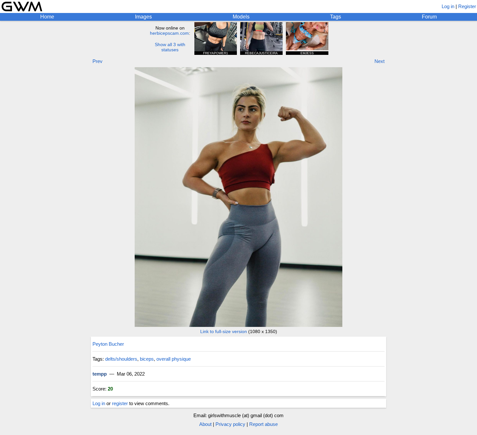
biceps (147, 359)
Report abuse (263, 424)
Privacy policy (230, 424)
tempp (99, 374)
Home (47, 16)
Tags (335, 16)
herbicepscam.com (169, 33)
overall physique (173, 359)
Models (241, 16)
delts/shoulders (121, 359)
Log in (448, 6)
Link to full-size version (223, 331)
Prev (97, 61)
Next (379, 61)
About (205, 424)
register (120, 403)
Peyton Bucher (108, 344)
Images (143, 16)
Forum (429, 16)
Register (467, 6)
